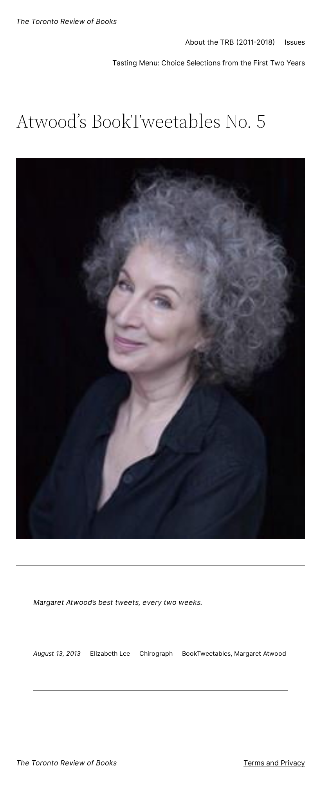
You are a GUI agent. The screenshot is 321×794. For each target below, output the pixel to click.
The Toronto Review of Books (66, 21)
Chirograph (156, 653)
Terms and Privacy (274, 763)
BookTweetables (206, 653)
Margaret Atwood (260, 653)
